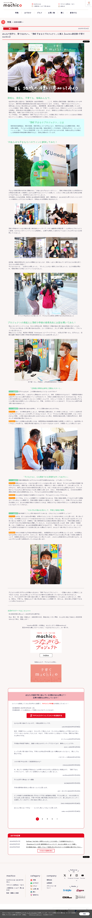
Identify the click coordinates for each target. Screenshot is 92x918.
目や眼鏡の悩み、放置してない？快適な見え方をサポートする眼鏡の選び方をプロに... (54, 847)
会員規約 (49, 883)
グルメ (39, 13)
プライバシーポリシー (35, 914)
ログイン (88, 4)
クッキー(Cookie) (32, 913)
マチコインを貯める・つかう (67, 4)
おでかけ (27, 13)
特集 (17, 13)
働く (62, 13)
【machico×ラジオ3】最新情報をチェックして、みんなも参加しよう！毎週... (51, 844)
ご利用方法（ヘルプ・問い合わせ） (42, 6)
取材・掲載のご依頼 (12, 893)
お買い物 (51, 13)
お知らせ (62, 6)
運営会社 (49, 880)
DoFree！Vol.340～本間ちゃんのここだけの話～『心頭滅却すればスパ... (50, 841)
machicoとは (37, 4)
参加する (73, 13)
